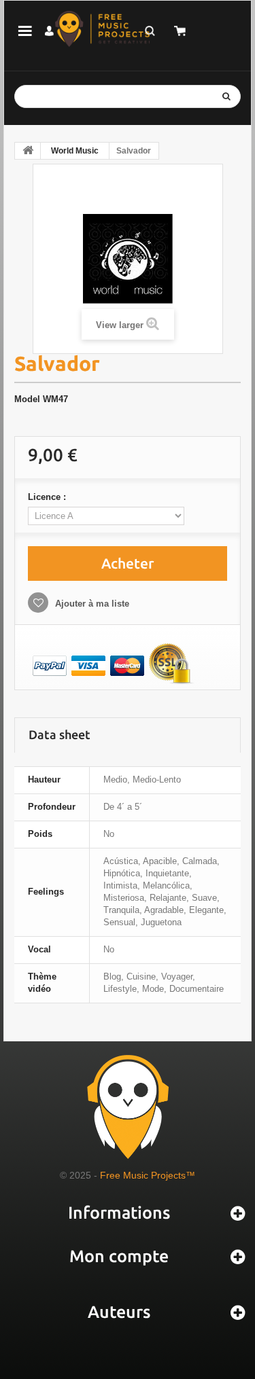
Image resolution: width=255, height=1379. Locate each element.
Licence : (48, 497)
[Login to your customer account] (49, 31)
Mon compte (119, 1256)
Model (27, 399)
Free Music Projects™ (147, 1175)
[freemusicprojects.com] (102, 29)
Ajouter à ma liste (90, 603)
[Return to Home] (28, 151)
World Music (75, 151)
